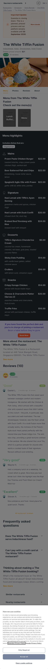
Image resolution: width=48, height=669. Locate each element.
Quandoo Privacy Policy (16, 643)
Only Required (23, 650)
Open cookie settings (24, 663)
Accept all (24, 657)
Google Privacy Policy (33, 643)
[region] (24, 637)
